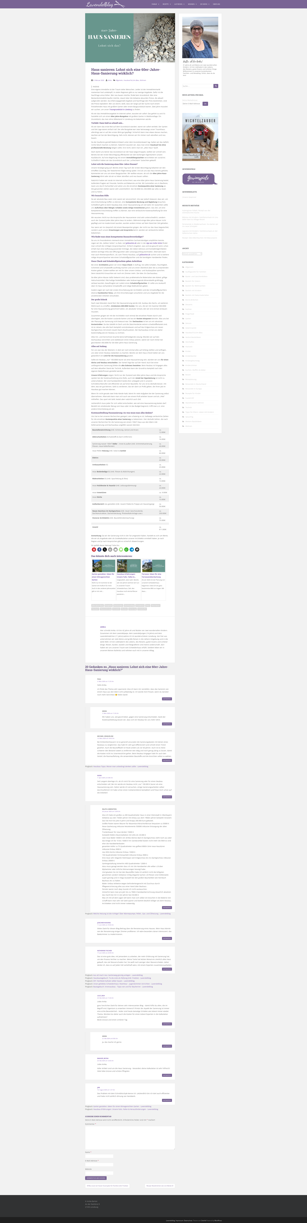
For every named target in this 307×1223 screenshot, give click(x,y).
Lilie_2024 (101, 996)
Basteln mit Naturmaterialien (197, 295)
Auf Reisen (178, 4)
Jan (98, 1087)
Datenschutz (188, 1221)
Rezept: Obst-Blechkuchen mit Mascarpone (199, 238)
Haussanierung (106, 609)
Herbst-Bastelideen (193, 337)
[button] (94, 549)
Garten (188, 318)
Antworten (167, 699)
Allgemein (119, 80)
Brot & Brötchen (191, 300)
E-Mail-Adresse (92, 1161)
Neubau (124, 609)
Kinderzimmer (191, 365)
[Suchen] (215, 86)
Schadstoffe (142, 609)
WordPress (218, 1221)
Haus (147, 605)
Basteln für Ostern (192, 281)
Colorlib (203, 1221)
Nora (99, 776)
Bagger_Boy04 (102, 1058)
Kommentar (90, 1124)
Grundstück (140, 605)
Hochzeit (188, 346)
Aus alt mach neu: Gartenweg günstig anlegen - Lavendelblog (118, 975)
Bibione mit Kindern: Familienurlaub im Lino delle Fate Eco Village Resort (200, 218)
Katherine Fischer (104, 951)
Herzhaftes (189, 342)
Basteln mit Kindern (193, 290)
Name (88, 1152)
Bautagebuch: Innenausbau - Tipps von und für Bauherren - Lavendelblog (123, 987)
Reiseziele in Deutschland (195, 384)
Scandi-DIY (189, 398)
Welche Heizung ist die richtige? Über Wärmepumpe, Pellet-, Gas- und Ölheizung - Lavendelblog (132, 913)
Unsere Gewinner (189, 197)
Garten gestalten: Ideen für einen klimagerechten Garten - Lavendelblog (122, 1106)
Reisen (188, 375)
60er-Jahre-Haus (97, 605)
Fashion (188, 309)
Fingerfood (189, 314)
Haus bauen (156, 605)
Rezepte (166, 4)
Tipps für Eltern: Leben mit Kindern (199, 412)
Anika (110, 80)
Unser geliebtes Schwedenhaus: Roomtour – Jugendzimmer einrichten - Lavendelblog (127, 984)
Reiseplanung (190, 379)
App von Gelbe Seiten (154, 243)
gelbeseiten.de (131, 243)
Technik (188, 407)
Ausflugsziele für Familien (195, 272)
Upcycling (189, 417)
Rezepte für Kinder (193, 393)
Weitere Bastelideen (193, 421)
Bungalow (108, 605)
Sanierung (132, 609)
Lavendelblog (170, 1221)
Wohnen (191, 4)
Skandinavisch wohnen (194, 403)
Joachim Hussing (104, 923)
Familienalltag (129, 605)
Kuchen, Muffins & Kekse (195, 370)
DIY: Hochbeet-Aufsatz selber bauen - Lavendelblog (114, 981)
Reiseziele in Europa (193, 389)
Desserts (188, 304)
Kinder (188, 351)
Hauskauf (95, 609)
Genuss (188, 323)
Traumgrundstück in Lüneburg (120, 109)
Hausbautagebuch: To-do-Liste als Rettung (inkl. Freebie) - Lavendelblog (122, 978)
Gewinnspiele (190, 328)
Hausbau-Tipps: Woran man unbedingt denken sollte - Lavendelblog (120, 766)
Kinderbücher (191, 356)
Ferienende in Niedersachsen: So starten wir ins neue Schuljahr (200, 225)
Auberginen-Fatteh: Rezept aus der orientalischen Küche (196, 211)
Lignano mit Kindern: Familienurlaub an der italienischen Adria (200, 232)
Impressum (179, 1221)
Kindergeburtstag (192, 360)
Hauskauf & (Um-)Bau (131, 80)
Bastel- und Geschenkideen (196, 276)
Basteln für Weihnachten (195, 286)
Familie (154, 4)
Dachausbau (118, 605)
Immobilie (116, 609)
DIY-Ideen (203, 4)
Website (88, 1169)
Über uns (216, 4)
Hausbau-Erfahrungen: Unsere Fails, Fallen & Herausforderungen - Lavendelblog (125, 1109)
